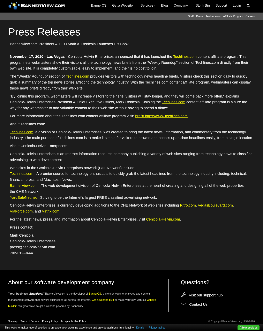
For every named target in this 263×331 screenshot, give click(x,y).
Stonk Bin (203, 5)
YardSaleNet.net (23, 197)
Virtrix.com (50, 211)
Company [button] (181, 5)
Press (199, 16)
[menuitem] (98, 5)
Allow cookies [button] (248, 327)
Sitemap (12, 321)
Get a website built (103, 299)
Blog (164, 5)
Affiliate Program (233, 16)
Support (221, 5)
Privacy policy (157, 327)
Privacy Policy (50, 321)
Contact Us (198, 304)
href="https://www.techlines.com (161, 116)
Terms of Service (30, 321)
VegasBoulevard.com (215, 205)
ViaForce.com (21, 211)
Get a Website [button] (122, 5)
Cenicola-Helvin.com (163, 219)
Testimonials (213, 16)
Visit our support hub (206, 295)
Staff (191, 16)
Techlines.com (185, 57)
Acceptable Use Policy (73, 321)
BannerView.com (24, 186)
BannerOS (98, 5)
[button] (249, 5)
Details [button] (140, 327)
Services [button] (147, 5)
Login (237, 5)
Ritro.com (188, 205)
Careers (250, 16)
